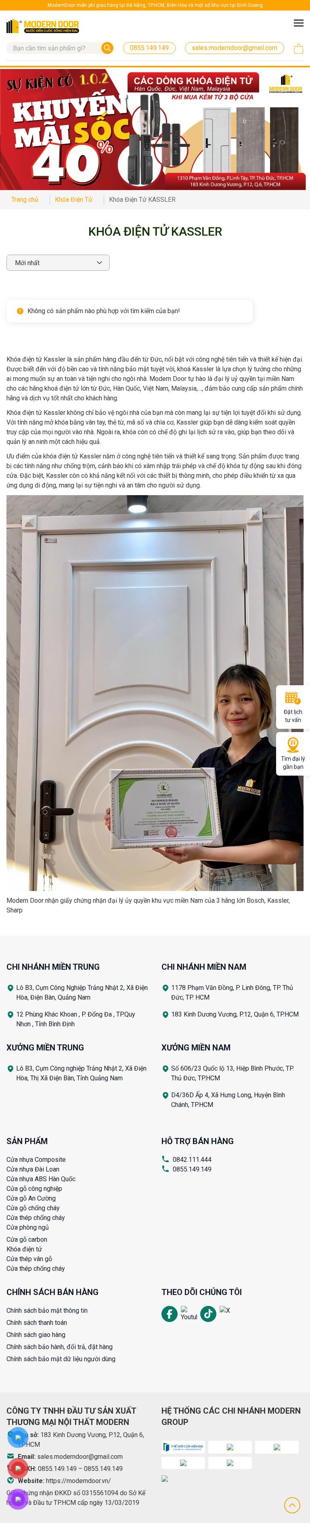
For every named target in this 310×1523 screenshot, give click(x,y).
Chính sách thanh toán (36, 1322)
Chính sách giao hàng (35, 1335)
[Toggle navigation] (299, 23)
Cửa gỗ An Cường (31, 1198)
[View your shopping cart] (299, 49)
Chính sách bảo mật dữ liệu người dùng (60, 1359)
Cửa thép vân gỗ (29, 1259)
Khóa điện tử (24, 1249)
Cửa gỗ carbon (26, 1239)
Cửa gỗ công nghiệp (34, 1188)
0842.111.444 (192, 1159)
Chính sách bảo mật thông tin (47, 1310)
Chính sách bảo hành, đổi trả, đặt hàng (59, 1347)
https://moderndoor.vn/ (78, 1481)
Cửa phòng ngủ (27, 1227)
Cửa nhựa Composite (36, 1159)
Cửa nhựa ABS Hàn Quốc (40, 1179)
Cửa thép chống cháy (35, 1218)
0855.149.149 (192, 1169)
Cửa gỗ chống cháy (33, 1208)
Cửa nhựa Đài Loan (32, 1169)
